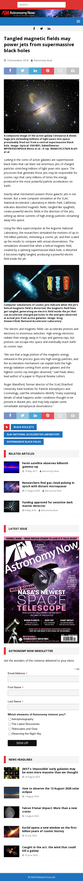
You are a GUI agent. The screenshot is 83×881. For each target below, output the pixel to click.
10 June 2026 (31, 855)
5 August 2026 (32, 815)
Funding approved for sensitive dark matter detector (47, 504)
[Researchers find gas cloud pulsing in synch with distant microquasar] (11, 487)
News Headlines (20, 759)
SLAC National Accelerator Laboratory (33, 434)
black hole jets (24, 427)
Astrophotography (22, 719)
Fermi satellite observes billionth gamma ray (45, 464)
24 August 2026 (32, 776)
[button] (77, 21)
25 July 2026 (31, 835)
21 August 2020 (32, 490)
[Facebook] (34, 28)
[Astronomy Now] (41, 15)
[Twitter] (41, 28)
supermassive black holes (24, 441)
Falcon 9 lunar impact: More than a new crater (49, 809)
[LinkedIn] (49, 28)
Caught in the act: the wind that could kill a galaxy (49, 848)
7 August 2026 (32, 796)
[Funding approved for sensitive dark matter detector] (11, 506)
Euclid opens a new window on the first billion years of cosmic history (49, 829)
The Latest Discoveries (26, 723)
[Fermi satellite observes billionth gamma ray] (11, 467)
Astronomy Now (43, 60)
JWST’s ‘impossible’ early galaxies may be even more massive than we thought (50, 770)
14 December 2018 (17, 60)
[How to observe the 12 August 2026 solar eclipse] (11, 792)
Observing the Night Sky (26, 733)
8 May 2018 (30, 510)
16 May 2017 (31, 471)
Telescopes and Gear (25, 728)
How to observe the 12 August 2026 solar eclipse (50, 790)
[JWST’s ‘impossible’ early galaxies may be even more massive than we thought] (11, 773)
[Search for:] (41, 4)
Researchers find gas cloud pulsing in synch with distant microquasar (48, 484)
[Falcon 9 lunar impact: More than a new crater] (11, 812)
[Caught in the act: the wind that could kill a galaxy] (11, 851)
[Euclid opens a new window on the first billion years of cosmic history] (11, 832)
